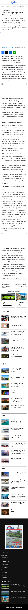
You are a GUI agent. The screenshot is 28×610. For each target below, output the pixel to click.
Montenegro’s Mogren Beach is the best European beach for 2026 (18, 385)
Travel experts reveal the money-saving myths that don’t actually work (17, 333)
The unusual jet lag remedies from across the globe (18, 503)
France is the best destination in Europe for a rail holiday (18, 377)
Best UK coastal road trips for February (18, 339)
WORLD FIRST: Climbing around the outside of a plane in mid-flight (18, 481)
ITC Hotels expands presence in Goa (18, 598)
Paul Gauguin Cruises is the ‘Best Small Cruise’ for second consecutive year (18, 452)
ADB (3, 278)
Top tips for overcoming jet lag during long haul (18, 324)
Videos (3, 570)
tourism (18, 278)
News (7, 6)
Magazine (4, 577)
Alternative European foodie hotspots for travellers (18, 316)
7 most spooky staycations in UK (18, 473)
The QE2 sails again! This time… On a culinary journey (18, 459)
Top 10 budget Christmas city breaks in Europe (17, 406)
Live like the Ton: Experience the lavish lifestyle (16, 356)
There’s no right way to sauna (17, 510)
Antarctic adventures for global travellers (17, 428)
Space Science (5, 564)
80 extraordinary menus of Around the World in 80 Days (18, 445)
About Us (4, 555)
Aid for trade (10, 278)
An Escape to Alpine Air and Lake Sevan (18, 592)
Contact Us (4, 558)
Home (2, 6)
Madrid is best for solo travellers (17, 391)
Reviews (3, 575)
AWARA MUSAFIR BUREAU (8, 47)
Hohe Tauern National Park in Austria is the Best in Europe (18, 370)
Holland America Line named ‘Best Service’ (17, 436)
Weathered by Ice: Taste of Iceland (18, 487)
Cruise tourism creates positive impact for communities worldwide (17, 421)
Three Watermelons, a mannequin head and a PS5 (18, 585)
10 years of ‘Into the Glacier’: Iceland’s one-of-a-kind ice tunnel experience (18, 496)
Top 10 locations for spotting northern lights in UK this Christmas (18, 400)
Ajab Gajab (4, 572)
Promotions (4, 567)
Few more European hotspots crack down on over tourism (17, 348)
